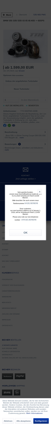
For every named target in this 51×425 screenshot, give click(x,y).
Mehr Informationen (34, 413)
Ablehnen (8, 421)
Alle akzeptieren (23, 421)
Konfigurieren (41, 421)
